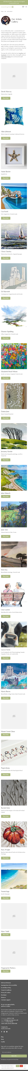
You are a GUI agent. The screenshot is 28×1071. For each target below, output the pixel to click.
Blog (2, 1037)
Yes (17, 1065)
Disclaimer (4, 995)
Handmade (3, 55)
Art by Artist (9, 11)
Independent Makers (6, 56)
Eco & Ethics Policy (6, 987)
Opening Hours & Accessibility (9, 985)
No (21, 1065)
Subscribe (14, 1056)
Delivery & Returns (6, 983)
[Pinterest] (6, 1032)
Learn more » (25, 1067)
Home (2, 11)
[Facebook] (1, 1032)
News (2, 1039)
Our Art (12, 41)
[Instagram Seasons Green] (4, 1032)
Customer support (5, 1000)
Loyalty (3, 1041)
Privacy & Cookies (5, 992)
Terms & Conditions (6, 990)
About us (3, 997)
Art (5, 11)
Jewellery (21, 53)
